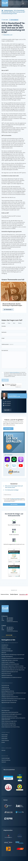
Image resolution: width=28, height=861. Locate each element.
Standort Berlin (4, 738)
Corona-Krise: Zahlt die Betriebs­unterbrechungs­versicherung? (13, 698)
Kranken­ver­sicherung (6, 689)
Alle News (3, 750)
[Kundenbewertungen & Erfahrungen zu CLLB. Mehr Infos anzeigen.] (14, 555)
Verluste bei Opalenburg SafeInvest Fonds (10, 671)
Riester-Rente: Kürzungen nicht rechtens (9, 700)
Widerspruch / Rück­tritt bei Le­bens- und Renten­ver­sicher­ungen (14, 692)
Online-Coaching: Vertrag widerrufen (9, 723)
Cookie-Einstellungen (6, 758)
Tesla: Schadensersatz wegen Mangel (9, 725)
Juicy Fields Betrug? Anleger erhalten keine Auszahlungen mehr (14, 667)
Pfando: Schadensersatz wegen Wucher (9, 721)
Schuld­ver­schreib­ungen (6, 648)
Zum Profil (6, 410)
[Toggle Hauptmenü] (23, 3)
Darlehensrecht (4, 647)
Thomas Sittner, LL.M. (7, 34)
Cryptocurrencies (8, 10)
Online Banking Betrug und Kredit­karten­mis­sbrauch (12, 677)
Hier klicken (13, 385)
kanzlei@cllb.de (10, 620)
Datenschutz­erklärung (16, 498)
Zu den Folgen (8, 428)
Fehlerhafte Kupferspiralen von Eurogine (9, 716)
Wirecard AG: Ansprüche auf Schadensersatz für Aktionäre (13, 658)
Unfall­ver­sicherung (5, 687)
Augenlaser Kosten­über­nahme (7, 694)
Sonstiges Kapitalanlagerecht (7, 656)
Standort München (5, 740)
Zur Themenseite (7, 309)
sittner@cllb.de (7, 405)
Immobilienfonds (5, 645)
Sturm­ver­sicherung (5, 685)
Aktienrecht (4, 652)
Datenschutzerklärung (15, 372)
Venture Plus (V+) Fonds (6, 673)
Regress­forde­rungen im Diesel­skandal (9, 702)
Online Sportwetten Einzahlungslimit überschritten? (12, 714)
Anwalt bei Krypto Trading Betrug (8, 662)
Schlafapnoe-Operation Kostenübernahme (10, 696)
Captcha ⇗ (18, 386)
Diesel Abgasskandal (5, 710)
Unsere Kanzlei (4, 736)
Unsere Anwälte (5, 734)
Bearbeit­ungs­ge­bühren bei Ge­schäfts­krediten (10, 664)
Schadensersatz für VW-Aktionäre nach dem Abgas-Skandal (13, 669)
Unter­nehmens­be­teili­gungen (7, 650)
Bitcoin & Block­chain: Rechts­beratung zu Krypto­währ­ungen (12, 304)
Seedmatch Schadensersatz (7, 675)
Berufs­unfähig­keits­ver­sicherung (8, 691)
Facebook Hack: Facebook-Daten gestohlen (10, 712)
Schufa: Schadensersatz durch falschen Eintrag (10, 726)
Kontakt (3, 742)
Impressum (4, 762)
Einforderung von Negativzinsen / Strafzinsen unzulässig (12, 666)
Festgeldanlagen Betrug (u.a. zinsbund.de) (10, 660)
